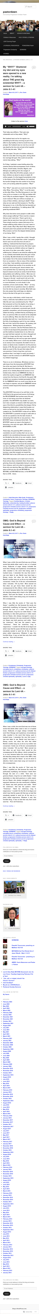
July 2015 (6, 1182)
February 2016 (7, 1167)
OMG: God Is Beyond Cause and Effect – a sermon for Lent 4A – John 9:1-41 (14, 525)
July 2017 (6, 1131)
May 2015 (6, 1187)
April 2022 (6, 1008)
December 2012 (8, 1249)
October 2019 (7, 1073)
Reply (11, 512)
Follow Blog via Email (11, 847)
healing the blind (24, 503)
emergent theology (26, 667)
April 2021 (6, 1034)
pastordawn (10, 11)
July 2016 (6, 1156)
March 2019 (6, 1088)
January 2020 (7, 1066)
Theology (5, 501)
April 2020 (6, 1060)
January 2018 (7, 1118)
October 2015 (7, 1176)
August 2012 (7, 1257)
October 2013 (7, 1227)
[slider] (32, 126)
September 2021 (8, 1023)
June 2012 (6, 1262)
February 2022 (7, 1012)
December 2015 (8, 1171)
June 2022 (6, 1004)
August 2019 (7, 1077)
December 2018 (8, 1094)
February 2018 (7, 1116)
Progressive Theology (21, 499)
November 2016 (8, 1148)
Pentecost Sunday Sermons (12, 987)
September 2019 (8, 1075)
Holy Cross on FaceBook (11, 871)
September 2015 (8, 1178)
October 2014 (7, 1202)
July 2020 (6, 1053)
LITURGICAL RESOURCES (11, 45)
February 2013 (7, 1245)
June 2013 (6, 1236)
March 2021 (6, 1036)
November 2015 (8, 1174)
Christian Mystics (19, 501)
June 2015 (6, 1184)
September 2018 (8, 1101)
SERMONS (23, 49)
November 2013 (8, 1225)
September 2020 (8, 1049)
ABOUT (12, 33)
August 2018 (7, 1103)
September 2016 (8, 1152)
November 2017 (8, 1122)
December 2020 (8, 1043)
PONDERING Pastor (28, 45)
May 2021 (6, 1032)
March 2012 (6, 1268)
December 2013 (8, 1223)
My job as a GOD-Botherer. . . (12, 985)
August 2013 (7, 1232)
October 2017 (7, 1124)
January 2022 (7, 1015)
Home (5, 33)
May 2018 (6, 1109)
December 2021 (8, 1017)
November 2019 (8, 1070)
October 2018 (7, 1098)
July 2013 (6, 1234)
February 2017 (7, 1141)
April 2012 (6, 1266)
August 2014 (7, 1206)
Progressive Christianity (10, 49)
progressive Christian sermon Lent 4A (14, 675)
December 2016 (8, 1146)
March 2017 (6, 1139)
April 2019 (6, 1086)
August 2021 (7, 1025)
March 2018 (6, 1113)
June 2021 (6, 1030)
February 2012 (7, 1270)
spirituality (18, 676)
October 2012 (7, 1253)
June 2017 (6, 1133)
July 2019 (6, 1079)
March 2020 (6, 1062)
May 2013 (6, 1238)
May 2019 (6, 1083)
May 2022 (6, 1006)
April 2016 (6, 1163)
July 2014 (6, 1208)
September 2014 (8, 1204)
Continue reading (9, 642)
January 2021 (7, 1040)
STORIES (6, 53)
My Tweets (6, 994)
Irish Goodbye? (8, 983)
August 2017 (7, 1129)
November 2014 (8, 1199)
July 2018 (6, 1105)
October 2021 (7, 1021)
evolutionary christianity (21, 669)
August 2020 (7, 1051)
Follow (7, 861)
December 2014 (8, 1197)
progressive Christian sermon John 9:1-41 (15, 507)
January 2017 (7, 1144)
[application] (19, 126)
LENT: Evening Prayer (9, 41)
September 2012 (8, 1255)
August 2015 (7, 1180)
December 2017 (8, 1120)
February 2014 (7, 1219)
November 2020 (8, 1045)
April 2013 (6, 1240)
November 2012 (8, 1251)
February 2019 (7, 1090)
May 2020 (6, 1058)
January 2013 (7, 1247)
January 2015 (7, 1195)
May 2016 (6, 1161)
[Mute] (28, 126)
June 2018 (6, 1107)
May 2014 (6, 1212)
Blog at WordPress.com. (19, 1309)
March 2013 (6, 1242)
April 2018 (6, 1111)
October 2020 (7, 1047)
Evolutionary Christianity (16, 665)
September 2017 (8, 1126)
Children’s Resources (9, 37)
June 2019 (6, 1081)
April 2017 (6, 1137)
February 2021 (7, 1038)
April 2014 (6, 1215)
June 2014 (6, 1210)
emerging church (8, 669)
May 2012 (6, 1264)
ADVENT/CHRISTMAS (23, 33)
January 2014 (7, 1221)
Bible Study (22, 497)
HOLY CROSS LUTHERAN (26, 37)
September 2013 (8, 1230)
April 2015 (6, 1189)
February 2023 (7, 1002)
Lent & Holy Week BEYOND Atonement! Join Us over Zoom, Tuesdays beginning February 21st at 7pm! (18, 974)
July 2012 (6, 1260)
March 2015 (6, 1191)
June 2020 (6, 1056)
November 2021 (8, 1019)
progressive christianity (17, 510)
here (26, 121)
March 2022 (6, 1010)
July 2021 (6, 1028)
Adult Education (13, 497)
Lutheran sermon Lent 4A (23, 505)
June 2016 (6, 1159)
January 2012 (7, 1273)
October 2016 (7, 1150)
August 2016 (7, 1154)
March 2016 (6, 1165)
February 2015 (7, 1193)
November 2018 (8, 1096)
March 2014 (6, 1217)
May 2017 (6, 1135)
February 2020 (7, 1064)
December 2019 (8, 1068)
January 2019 (7, 1092)
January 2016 (7, 1169)
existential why (14, 503)
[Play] (6, 126)
